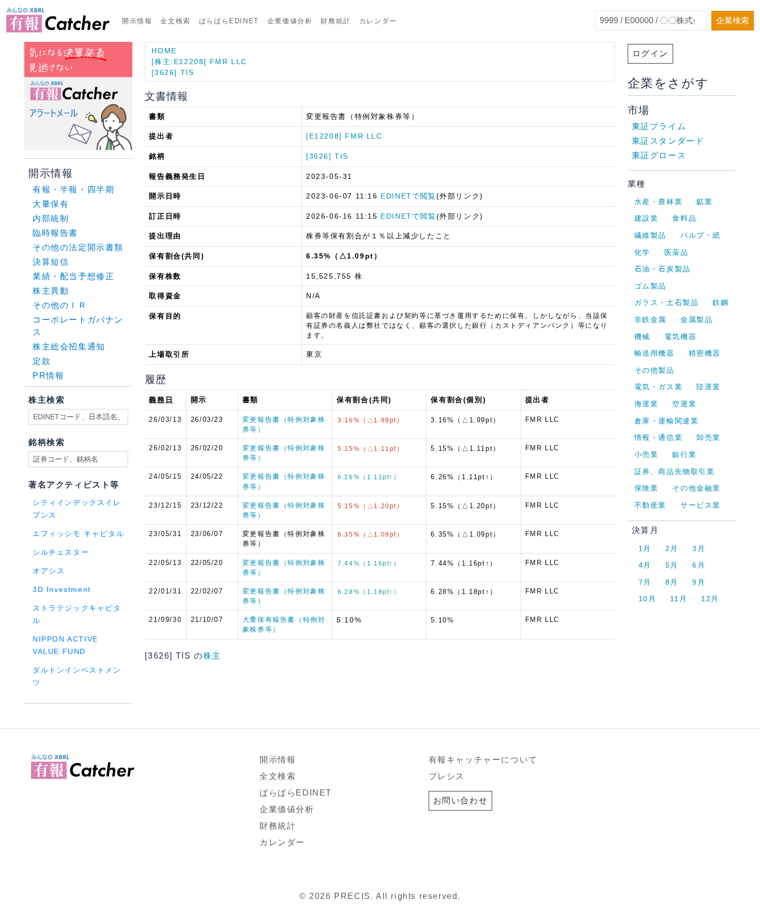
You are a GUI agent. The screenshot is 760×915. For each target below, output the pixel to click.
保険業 (646, 488)
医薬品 (676, 252)
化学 (642, 252)
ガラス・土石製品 (666, 302)
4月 (645, 565)
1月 (645, 548)
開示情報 (137, 21)
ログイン (650, 53)
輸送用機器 (654, 353)
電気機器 (680, 336)
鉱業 (704, 201)
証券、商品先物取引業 (674, 471)
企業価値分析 (290, 21)
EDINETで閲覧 (408, 196)
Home (163, 51)
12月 (710, 598)
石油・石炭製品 (662, 269)
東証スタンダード (668, 140)
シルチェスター (61, 552)
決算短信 (51, 261)
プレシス (447, 776)
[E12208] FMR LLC (344, 136)
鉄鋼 (720, 302)
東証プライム (659, 126)
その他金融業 (696, 488)
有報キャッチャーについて (483, 759)
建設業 (646, 218)
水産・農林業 (658, 201)
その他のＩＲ (60, 305)
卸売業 (708, 437)
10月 (648, 598)
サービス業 (700, 505)
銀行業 (684, 454)
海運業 (646, 404)
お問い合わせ (460, 800)
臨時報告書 (55, 232)
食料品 (684, 218)
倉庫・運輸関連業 (666, 421)
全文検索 (175, 21)
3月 (698, 548)
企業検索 (732, 20)
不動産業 (650, 505)
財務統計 (336, 21)
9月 (698, 582)
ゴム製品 (650, 286)
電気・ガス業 (658, 387)
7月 (645, 582)
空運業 (684, 404)
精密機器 (705, 353)
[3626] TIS (172, 72)
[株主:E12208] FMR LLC (199, 61)
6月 (698, 565)
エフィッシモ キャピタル (78, 534)
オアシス (49, 571)
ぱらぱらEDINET (229, 21)
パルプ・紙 (700, 235)
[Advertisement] (149, 717)
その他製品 (654, 370)
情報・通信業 (658, 437)
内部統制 (51, 218)
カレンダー (378, 21)
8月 (671, 582)
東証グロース (659, 155)
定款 (42, 361)
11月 (678, 598)
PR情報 (48, 375)
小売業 (646, 454)
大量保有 (51, 204)
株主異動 (51, 290)
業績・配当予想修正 (73, 276)
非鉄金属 (650, 319)
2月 (671, 548)
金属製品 (696, 319)
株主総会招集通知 (69, 346)
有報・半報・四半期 (73, 189)
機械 (642, 336)
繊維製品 (650, 235)
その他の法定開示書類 (78, 247)
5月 (671, 565)
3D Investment (62, 589)
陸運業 (708, 387)
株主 (212, 655)
